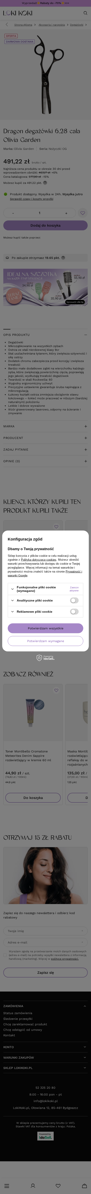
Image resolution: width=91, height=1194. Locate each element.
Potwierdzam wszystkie (45, 628)
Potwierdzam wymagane (45, 641)
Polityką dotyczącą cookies (38, 559)
